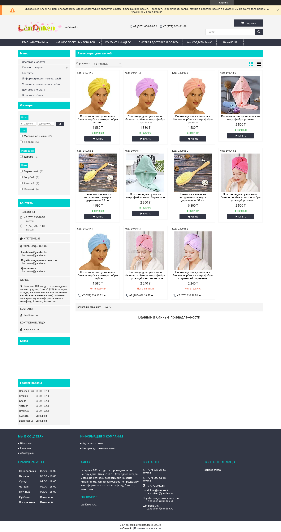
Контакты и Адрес (118, 42)
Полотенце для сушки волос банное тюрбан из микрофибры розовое (193, 119)
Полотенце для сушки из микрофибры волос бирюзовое (145, 196)
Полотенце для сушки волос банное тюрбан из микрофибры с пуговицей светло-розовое (145, 275)
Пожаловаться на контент (148, 528)
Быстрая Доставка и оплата (159, 42)
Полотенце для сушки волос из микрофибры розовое (240, 118)
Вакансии (230, 42)
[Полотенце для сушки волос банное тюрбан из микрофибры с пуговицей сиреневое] (193, 250)
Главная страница (35, 42)
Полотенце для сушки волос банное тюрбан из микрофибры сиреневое (145, 119)
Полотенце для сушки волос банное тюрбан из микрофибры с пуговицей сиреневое (193, 275)
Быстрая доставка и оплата (98, 448)
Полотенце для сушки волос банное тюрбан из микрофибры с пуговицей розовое (241, 197)
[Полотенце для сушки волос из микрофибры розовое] (240, 95)
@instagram (27, 453)
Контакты (27, 72)
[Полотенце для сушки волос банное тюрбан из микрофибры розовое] (193, 95)
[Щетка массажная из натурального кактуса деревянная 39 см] (193, 173)
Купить (99, 138)
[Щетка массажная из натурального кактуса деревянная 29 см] (98, 173)
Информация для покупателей (41, 78)
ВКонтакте (26, 443)
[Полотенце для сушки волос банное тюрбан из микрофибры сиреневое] (145, 95)
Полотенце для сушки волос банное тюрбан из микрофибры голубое (98, 275)
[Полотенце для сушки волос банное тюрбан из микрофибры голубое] (98, 250)
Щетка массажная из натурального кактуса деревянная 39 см (192, 197)
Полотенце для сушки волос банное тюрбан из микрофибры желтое (98, 119)
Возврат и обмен (32, 95)
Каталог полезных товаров (75, 42)
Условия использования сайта (41, 84)
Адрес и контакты (92, 443)
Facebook (25, 448)
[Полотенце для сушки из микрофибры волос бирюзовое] (145, 173)
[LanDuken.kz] (40, 31)
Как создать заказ (200, 42)
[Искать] (259, 32)
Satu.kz (157, 525)
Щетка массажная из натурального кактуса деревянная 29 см (97, 197)
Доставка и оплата (33, 61)
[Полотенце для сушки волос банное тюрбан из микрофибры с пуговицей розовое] (240, 173)
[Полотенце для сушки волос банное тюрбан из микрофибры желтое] (98, 95)
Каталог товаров (32, 67)
